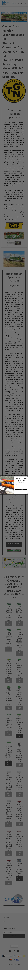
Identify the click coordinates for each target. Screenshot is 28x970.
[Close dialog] (27, 477)
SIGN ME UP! (21, 489)
